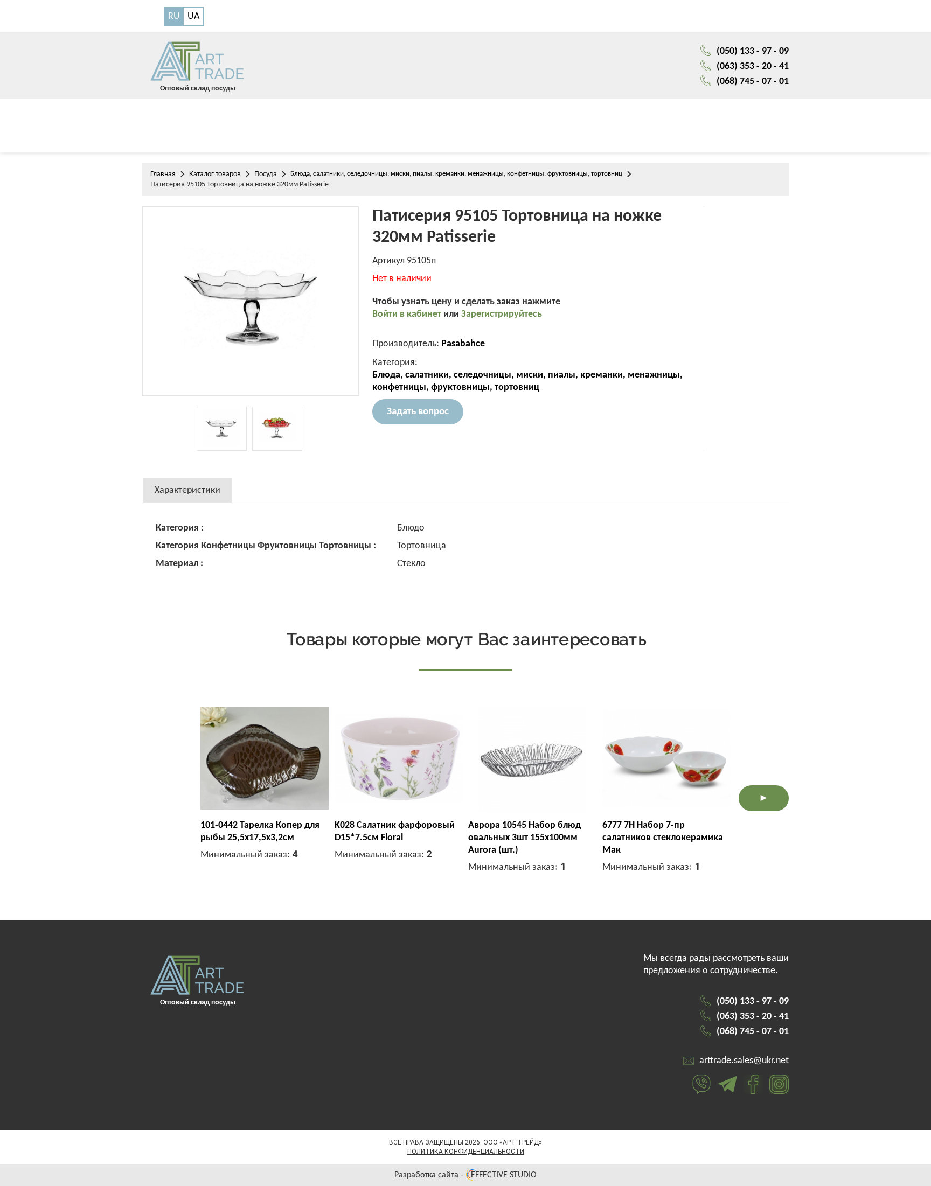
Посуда (265, 174)
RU (174, 16)
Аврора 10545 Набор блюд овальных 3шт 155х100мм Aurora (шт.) (524, 837)
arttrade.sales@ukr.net (744, 1061)
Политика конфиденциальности (465, 1151)
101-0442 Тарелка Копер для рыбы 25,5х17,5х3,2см (259, 831)
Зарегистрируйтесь (501, 314)
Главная (163, 174)
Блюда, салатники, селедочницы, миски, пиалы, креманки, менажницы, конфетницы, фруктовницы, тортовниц (456, 173)
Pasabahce (463, 344)
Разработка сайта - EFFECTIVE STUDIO (465, 1175)
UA (193, 16)
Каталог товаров (215, 174)
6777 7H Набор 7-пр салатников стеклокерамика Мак (662, 837)
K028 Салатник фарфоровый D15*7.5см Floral (395, 831)
